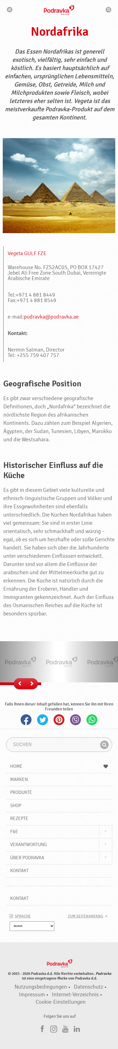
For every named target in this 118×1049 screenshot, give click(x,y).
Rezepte (19, 818)
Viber (75, 719)
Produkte (21, 792)
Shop (15, 805)
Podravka (59, 10)
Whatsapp (91, 719)
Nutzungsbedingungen (41, 987)
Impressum (32, 995)
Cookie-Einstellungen (61, 1002)
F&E (14, 831)
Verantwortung (28, 844)
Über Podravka (27, 857)
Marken (19, 779)
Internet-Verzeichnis (75, 995)
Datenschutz (88, 987)
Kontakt (19, 870)
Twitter (42, 719)
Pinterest (59, 719)
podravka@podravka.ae (51, 317)
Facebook (26, 719)
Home (16, 766)
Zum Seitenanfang (85, 916)
